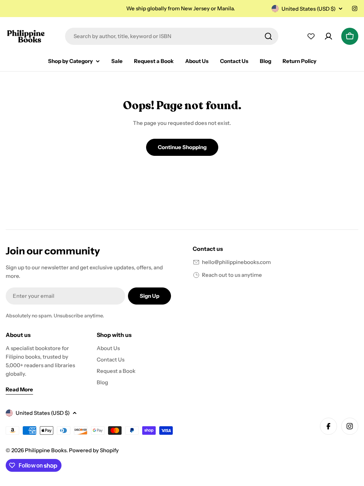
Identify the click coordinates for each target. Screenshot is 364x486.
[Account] (328, 36)
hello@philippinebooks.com (236, 262)
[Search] (268, 36)
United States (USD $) (309, 8)
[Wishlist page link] (311, 36)
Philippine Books (45, 450)
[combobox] (171, 36)
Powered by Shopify (94, 450)
